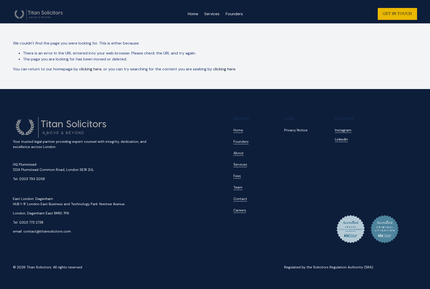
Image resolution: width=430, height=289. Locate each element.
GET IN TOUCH (397, 14)
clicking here (90, 69)
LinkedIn (341, 139)
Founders (234, 13)
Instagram (343, 130)
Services (211, 13)
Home (193, 13)
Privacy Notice (296, 130)
